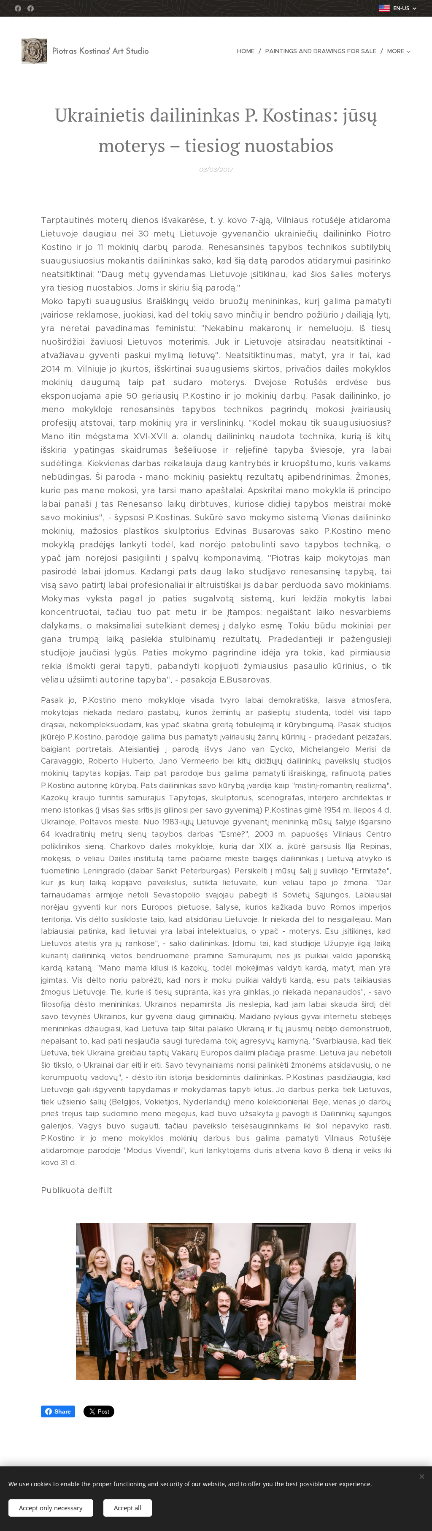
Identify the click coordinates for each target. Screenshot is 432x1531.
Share (62, 1411)
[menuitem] (248, 51)
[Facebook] (18, 8)
